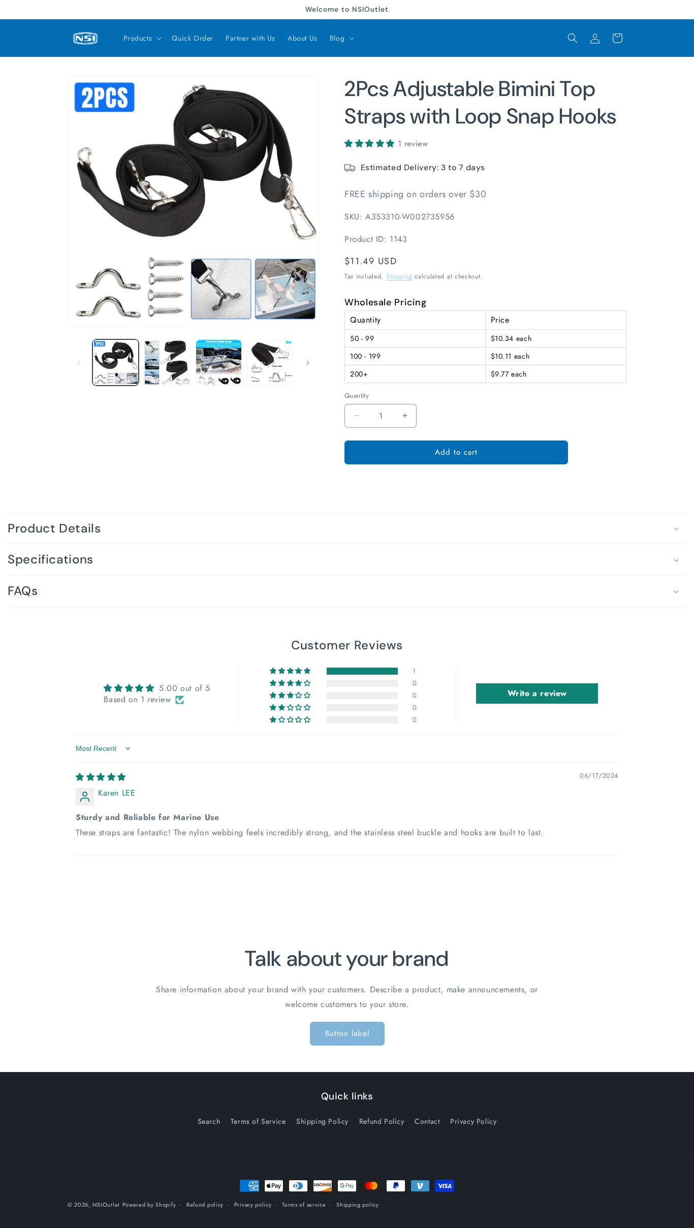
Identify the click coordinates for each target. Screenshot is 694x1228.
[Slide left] (79, 363)
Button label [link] (347, 1034)
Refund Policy (381, 1122)
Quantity (356, 395)
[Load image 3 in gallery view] (219, 362)
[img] (101, 777)
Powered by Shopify (149, 1205)
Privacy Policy (473, 1122)
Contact (427, 1122)
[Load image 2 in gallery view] (167, 362)
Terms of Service (258, 1122)
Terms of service (304, 1205)
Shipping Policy (322, 1122)
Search (209, 1122)
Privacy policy (253, 1205)
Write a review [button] (537, 694)
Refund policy (205, 1205)
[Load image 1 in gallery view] (115, 362)
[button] (141, 38)
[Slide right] (308, 363)
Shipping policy (357, 1205)
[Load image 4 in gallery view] (270, 362)
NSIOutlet (106, 1205)
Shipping (399, 276)
